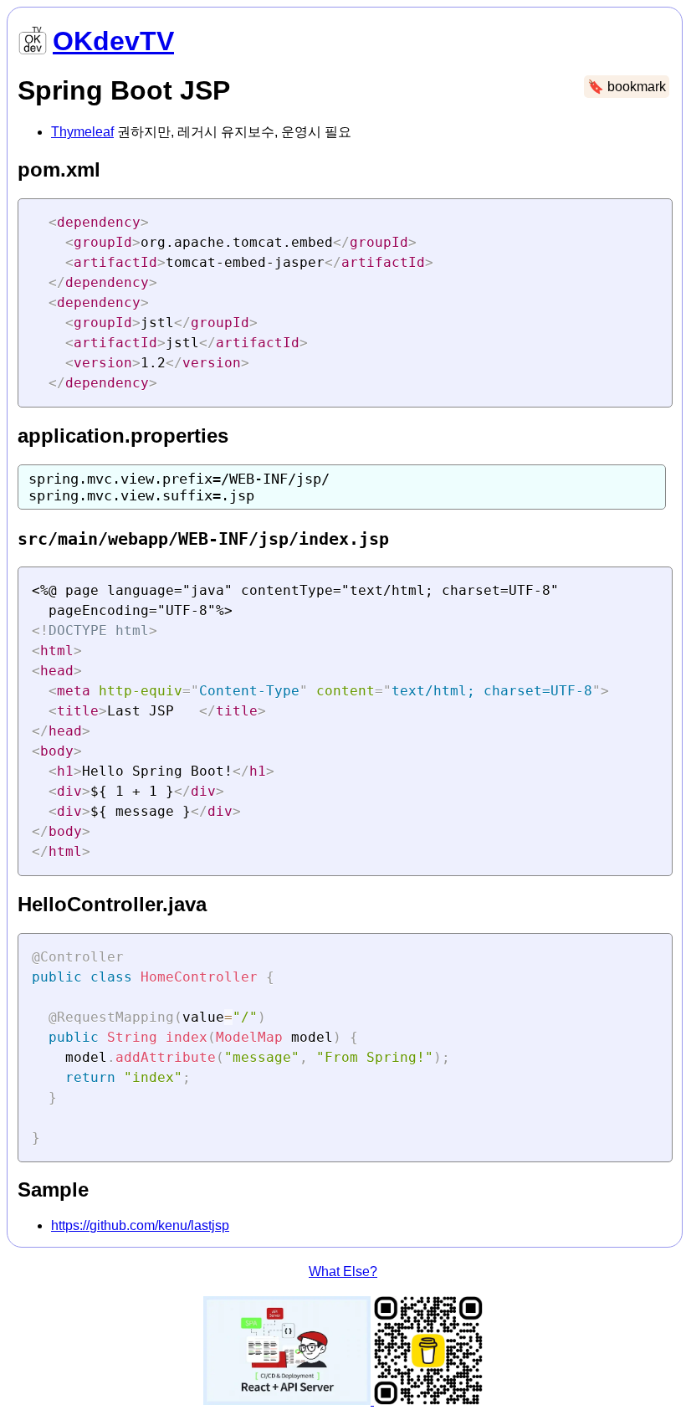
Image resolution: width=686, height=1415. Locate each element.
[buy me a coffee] (428, 1400)
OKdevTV (113, 41)
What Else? (343, 1271)
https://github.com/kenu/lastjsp (140, 1225)
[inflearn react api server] (288, 1400)
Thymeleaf (82, 132)
